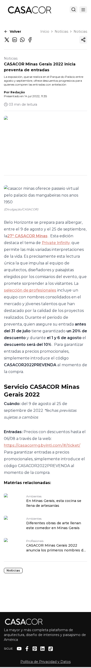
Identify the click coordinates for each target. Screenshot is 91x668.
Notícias (61, 31)
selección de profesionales (30, 290)
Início (44, 31)
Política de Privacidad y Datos (45, 662)
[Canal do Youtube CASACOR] (19, 648)
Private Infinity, (56, 242)
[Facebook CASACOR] (27, 648)
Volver (15, 31)
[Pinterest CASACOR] (34, 648)
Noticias (80, 31)
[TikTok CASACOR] (50, 649)
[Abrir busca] (73, 9)
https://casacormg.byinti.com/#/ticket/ (42, 445)
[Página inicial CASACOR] (29, 10)
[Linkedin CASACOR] (42, 648)
